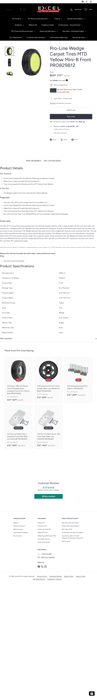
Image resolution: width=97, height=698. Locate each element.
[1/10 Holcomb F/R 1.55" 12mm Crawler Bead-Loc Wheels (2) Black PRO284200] (48, 379)
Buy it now (71, 117)
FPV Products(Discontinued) (22, 31)
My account (17, 536)
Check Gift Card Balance (70, 526)
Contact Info (42, 526)
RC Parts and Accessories (38, 19)
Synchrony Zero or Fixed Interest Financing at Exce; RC (72, 537)
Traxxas (58, 19)
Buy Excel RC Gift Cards (70, 523)
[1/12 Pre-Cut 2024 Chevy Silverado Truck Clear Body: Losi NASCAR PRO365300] (18, 427)
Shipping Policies (55, 576)
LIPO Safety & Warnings (59, 38)
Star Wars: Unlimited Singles (73, 31)
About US (41, 523)
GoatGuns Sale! (48, 25)
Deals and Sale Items (48, 31)
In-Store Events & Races (35, 38)
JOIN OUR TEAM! (44, 542)
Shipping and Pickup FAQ (47, 536)
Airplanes (18, 25)
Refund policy (18, 529)
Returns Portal (43, 532)
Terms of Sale (80, 576)
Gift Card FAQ (67, 529)
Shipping (53, 103)
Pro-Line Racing (25, 350)
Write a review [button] (48, 496)
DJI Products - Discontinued (69, 25)
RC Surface (16, 19)
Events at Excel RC (44, 529)
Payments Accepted (20, 532)
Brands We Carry (79, 38)
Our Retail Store (16, 38)
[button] (21, 9)
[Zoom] (31, 62)
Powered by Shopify (54, 579)
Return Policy (68, 576)
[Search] (24, 9)
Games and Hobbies (75, 19)
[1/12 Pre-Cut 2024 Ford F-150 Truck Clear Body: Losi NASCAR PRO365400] (48, 427)
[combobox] (16, 9)
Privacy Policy (42, 576)
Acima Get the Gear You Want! (73, 532)
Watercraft (33, 25)
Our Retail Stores (44, 539)
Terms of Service (19, 526)
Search (15, 523)
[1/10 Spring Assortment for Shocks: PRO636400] (78, 378)
